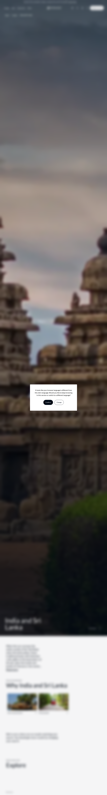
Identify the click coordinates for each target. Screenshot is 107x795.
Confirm (48, 402)
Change (59, 402)
